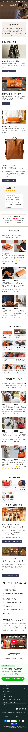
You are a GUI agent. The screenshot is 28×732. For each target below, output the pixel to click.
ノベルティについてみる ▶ (11, 575)
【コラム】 (5, 704)
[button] (2, 199)
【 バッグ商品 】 (6, 688)
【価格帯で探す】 (6, 694)
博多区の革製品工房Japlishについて (12, 712)
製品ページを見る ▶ (9, 180)
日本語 (6, 716)
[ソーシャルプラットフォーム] (17, 709)
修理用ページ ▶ (6, 103)
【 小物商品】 (5, 685)
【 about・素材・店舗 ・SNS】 (11, 699)
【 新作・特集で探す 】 (8, 691)
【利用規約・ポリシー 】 (8, 702)
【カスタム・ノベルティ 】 (9, 696)
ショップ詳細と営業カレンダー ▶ (12, 541)
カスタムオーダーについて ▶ (9, 71)
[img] (14, 191)
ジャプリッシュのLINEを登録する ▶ (13, 678)
